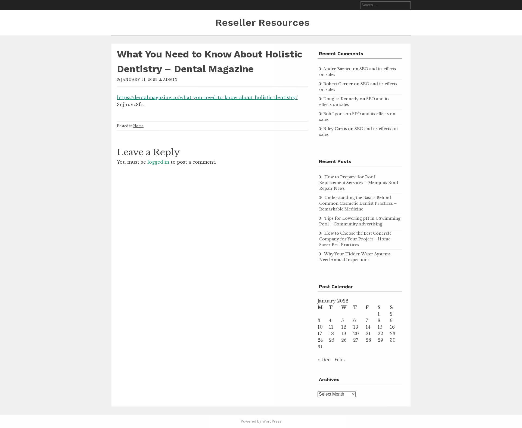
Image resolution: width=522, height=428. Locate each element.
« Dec (324, 359)
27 (355, 340)
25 (331, 340)
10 (320, 327)
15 (380, 327)
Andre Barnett (337, 68)
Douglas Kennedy (341, 98)
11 (331, 327)
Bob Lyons (333, 113)
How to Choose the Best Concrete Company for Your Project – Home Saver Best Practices (355, 239)
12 (343, 327)
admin (170, 80)
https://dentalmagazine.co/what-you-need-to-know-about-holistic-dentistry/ (207, 97)
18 (331, 333)
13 (355, 327)
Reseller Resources (262, 22)
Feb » (340, 359)
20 (356, 333)
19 (343, 333)
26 (344, 340)
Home (138, 126)
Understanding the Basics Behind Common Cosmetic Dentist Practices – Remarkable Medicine (358, 203)
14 (368, 327)
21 (368, 333)
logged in (158, 162)
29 (380, 340)
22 (380, 333)
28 (368, 340)
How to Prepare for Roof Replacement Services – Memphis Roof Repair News (358, 183)
